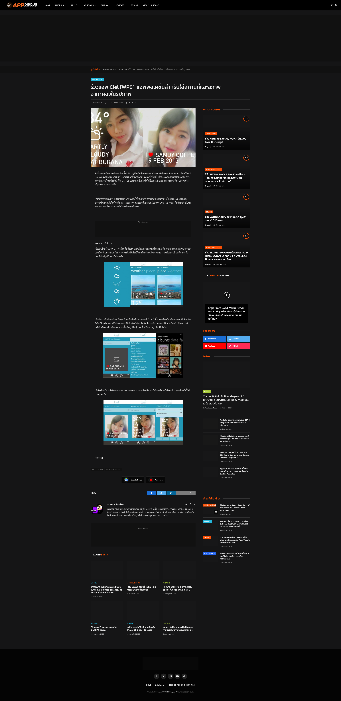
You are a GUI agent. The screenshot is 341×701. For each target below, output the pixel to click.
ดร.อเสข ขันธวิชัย (115, 504)
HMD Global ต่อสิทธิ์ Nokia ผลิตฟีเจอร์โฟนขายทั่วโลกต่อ (141, 588)
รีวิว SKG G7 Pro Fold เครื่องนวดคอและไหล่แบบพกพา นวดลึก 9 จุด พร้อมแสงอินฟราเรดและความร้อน (226, 256)
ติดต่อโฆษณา (160, 685)
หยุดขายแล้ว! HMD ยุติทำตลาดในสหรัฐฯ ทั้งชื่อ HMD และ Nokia (177, 588)
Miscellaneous (151, 5)
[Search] (335, 5)
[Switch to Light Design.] (331, 5)
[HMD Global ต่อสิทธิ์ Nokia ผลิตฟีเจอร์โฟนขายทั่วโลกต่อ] (143, 570)
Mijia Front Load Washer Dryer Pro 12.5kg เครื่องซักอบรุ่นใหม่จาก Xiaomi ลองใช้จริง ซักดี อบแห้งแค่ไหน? (226, 313)
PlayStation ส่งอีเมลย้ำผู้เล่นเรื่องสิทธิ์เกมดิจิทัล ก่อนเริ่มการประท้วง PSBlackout (234, 556)
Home (47, 5)
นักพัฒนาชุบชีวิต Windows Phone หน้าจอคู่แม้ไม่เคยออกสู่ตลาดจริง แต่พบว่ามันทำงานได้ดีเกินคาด (106, 589)
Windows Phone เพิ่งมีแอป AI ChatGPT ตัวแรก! (104, 629)
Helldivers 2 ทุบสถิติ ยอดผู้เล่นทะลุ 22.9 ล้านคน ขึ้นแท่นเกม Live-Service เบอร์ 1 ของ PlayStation (234, 455)
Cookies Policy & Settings (182, 685)
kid (93, 469)
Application (123, 69)
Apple (74, 5)
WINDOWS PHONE (113, 469)
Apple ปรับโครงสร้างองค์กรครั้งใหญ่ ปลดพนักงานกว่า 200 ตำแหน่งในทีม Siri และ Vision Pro (234, 471)
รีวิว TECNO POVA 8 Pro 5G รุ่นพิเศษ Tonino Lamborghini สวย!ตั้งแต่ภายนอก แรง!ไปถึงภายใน (225, 178)
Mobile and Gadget (213, 169)
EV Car (134, 5)
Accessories (211, 134)
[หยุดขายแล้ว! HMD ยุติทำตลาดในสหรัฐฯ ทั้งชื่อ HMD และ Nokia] (179, 570)
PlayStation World (211, 553)
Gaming (105, 5)
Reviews (119, 5)
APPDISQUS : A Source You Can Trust (179, 692)
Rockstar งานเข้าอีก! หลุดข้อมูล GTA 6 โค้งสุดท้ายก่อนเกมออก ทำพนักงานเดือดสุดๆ (235, 423)
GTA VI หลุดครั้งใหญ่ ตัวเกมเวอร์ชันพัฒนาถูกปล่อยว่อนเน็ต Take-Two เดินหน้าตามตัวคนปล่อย (235, 540)
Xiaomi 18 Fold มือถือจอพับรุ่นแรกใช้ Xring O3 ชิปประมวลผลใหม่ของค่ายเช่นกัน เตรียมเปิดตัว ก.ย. (226, 400)
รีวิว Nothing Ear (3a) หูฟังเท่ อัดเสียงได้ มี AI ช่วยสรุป (225, 140)
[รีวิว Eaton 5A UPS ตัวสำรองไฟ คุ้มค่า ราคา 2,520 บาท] (226, 210)
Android (59, 5)
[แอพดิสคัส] (21, 5)
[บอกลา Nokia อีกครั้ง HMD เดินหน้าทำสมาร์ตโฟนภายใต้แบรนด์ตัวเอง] (179, 610)
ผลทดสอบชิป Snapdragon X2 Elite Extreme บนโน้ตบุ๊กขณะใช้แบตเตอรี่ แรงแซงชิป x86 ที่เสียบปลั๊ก (234, 524)
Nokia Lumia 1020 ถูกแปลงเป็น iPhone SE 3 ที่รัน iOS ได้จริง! (141, 629)
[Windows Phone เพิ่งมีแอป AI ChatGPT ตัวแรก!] (107, 610)
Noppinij (208, 147)
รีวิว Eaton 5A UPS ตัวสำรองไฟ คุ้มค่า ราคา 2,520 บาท (225, 218)
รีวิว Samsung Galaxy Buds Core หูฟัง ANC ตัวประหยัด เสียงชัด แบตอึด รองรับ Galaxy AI (235, 508)
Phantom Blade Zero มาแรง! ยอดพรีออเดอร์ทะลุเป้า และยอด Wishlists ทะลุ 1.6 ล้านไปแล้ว (234, 439)
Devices (209, 212)
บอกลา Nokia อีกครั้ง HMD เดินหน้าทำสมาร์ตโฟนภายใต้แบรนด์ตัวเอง (178, 629)
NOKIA (100, 469)
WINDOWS (113, 69)
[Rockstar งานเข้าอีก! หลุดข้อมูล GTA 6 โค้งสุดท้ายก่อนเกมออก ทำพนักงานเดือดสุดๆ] (210, 423)
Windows (89, 5)
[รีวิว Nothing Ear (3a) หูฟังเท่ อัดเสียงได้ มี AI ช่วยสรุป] (226, 132)
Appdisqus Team (211, 408)
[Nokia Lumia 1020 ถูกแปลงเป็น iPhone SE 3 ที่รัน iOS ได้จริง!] (143, 610)
